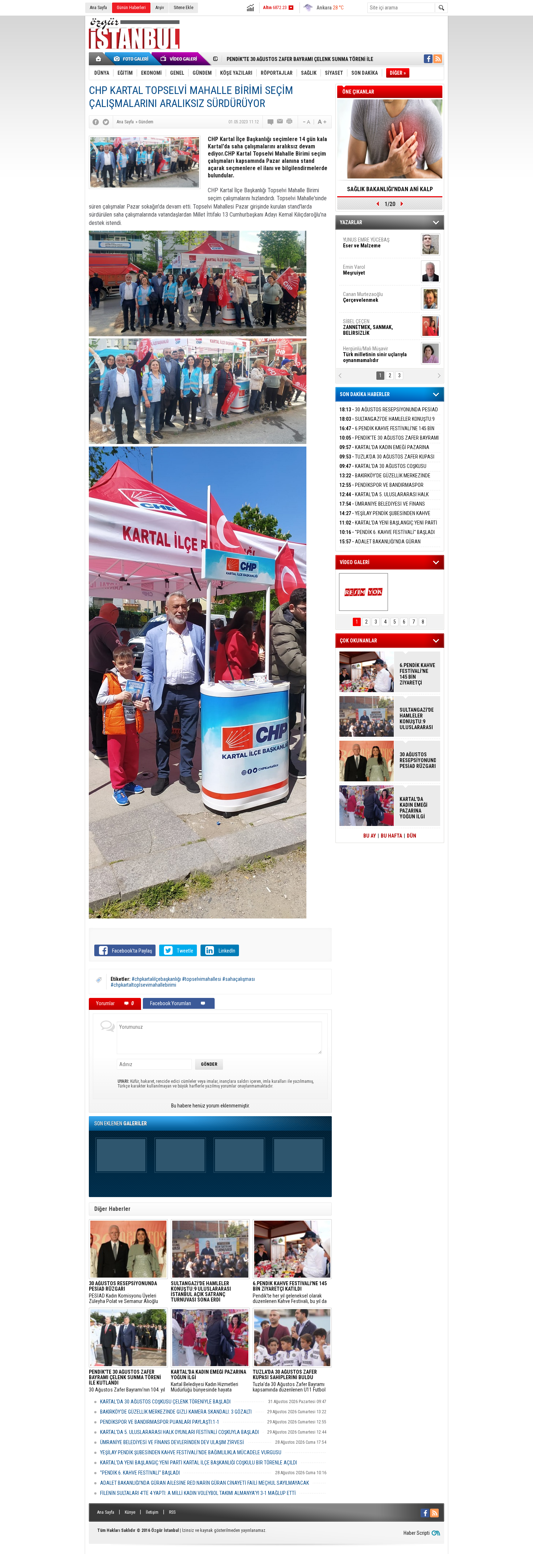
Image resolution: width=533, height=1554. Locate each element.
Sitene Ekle (183, 7)
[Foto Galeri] (132, 58)
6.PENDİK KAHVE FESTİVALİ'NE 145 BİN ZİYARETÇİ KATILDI (386, 433)
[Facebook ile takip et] (428, 58)
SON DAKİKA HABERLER (365, 394)
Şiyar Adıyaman (371, 270)
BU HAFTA (391, 836)
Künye (130, 1512)
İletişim (152, 1512)
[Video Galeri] (179, 58)
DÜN (411, 836)
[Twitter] (106, 122)
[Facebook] (95, 122)
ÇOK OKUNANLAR (358, 641)
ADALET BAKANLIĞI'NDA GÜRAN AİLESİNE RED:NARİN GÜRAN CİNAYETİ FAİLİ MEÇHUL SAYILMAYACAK (204, 1483)
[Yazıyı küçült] (306, 122)
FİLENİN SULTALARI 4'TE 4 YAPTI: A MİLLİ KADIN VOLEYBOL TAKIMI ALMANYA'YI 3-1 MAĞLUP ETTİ (198, 1493)
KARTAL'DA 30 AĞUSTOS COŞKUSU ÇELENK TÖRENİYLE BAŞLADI (165, 1402)
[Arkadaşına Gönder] (280, 122)
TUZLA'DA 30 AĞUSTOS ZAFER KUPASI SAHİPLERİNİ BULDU (386, 461)
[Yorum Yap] (271, 122)
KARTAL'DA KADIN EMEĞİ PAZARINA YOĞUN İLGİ (278, 59)
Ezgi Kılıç (374, 324)
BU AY (369, 836)
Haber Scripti (417, 1533)
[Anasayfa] (99, 58)
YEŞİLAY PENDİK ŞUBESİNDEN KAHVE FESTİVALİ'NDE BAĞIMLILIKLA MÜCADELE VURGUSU (190, 1452)
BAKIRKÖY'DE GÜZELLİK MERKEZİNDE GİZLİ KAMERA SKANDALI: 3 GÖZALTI (176, 1412)
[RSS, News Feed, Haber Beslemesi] (437, 58)
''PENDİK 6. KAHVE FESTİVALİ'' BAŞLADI (140, 1473)
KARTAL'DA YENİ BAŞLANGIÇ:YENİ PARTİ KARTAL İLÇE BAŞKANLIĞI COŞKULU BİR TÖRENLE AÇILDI (198, 1462)
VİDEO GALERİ (354, 562)
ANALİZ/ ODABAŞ (372, 245)
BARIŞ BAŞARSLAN (362, 351)
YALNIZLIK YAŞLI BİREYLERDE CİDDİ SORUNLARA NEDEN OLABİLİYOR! (390, 191)
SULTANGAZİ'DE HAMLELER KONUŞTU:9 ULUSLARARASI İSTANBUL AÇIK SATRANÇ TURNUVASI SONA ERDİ (417, 718)
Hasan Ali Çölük (370, 297)
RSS (172, 1512)
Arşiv (160, 7)
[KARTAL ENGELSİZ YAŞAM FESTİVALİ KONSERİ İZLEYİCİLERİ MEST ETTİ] (363, 592)
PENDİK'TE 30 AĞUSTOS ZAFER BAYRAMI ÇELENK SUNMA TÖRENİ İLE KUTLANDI (389, 442)
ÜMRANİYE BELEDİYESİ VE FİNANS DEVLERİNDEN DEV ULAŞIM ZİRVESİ (172, 1442)
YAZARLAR (351, 222)
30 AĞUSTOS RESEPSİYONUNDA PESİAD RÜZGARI (388, 414)
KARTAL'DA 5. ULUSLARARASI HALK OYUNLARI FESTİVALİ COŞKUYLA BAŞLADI (179, 1432)
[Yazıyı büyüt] (322, 122)
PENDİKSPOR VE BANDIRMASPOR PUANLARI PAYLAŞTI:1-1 (159, 1422)
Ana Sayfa (98, 7)
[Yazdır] (289, 122)
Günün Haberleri (131, 7)
